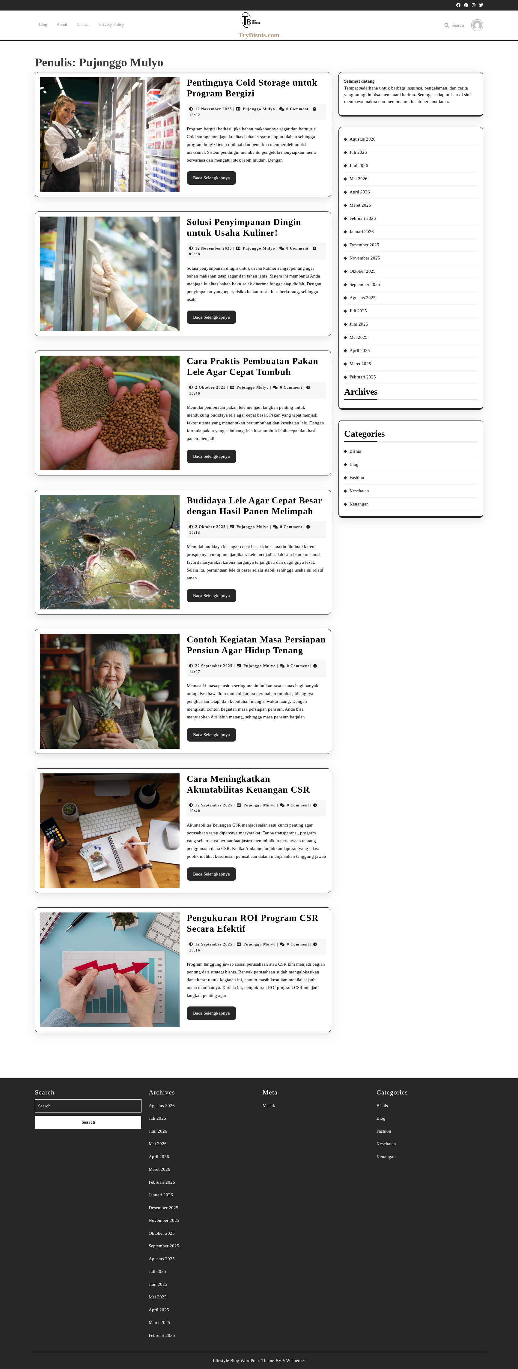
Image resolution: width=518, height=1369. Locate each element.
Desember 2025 (364, 244)
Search (457, 25)
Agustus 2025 (363, 297)
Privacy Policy (111, 24)
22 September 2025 (214, 665)
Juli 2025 (358, 310)
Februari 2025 (363, 377)
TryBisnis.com (259, 35)
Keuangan (359, 504)
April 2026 (360, 192)
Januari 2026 (362, 231)
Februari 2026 (363, 218)
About (62, 24)
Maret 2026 (360, 205)
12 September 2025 (214, 805)
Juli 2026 (358, 152)
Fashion (357, 477)
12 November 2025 (213, 109)
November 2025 (365, 258)
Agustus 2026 (363, 139)
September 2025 (365, 284)
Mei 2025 (359, 337)
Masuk (269, 1105)
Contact (83, 24)
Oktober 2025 (363, 271)
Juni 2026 (359, 165)
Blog (43, 24)
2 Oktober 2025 (210, 387)
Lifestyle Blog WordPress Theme (243, 1360)
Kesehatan (359, 490)
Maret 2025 (360, 363)
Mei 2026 (359, 178)
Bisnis (355, 451)
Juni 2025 (359, 324)
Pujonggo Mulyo (259, 109)
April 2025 (360, 350)
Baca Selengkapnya (214, 180)
